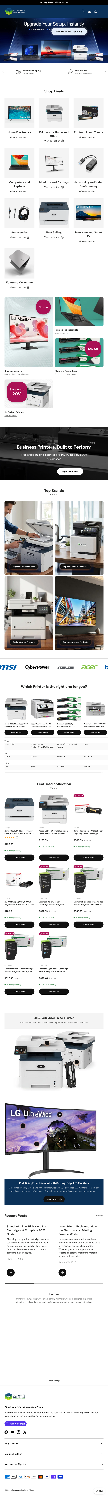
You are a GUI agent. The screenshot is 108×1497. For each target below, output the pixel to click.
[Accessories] (19, 213)
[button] (96, 11)
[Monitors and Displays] (54, 163)
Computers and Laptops (19, 184)
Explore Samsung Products (75, 642)
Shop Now (52, 1199)
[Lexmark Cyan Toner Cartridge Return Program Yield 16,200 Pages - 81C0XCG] (54, 947)
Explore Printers (70, 471)
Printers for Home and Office (54, 134)
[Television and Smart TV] (88, 213)
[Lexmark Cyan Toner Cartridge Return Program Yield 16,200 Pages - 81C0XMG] (19, 947)
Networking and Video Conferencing (88, 184)
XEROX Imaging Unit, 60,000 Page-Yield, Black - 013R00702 (19, 903)
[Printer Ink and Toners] (88, 113)
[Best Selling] (54, 213)
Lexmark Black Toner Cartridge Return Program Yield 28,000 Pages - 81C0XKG (88, 903)
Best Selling (54, 232)
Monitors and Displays (54, 182)
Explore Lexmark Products (75, 566)
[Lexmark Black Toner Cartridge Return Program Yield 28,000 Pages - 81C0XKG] (89, 880)
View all (54, 494)
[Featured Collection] (19, 263)
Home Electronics (19, 132)
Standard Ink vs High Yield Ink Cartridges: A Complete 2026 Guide (26, 1230)
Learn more (62, 2)
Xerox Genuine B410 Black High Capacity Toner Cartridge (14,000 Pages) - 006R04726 (88, 832)
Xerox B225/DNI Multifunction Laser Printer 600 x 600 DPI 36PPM (53, 832)
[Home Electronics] (19, 113)
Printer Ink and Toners (88, 132)
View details (16, 732)
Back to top (54, 1380)
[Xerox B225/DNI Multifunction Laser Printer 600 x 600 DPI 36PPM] (54, 809)
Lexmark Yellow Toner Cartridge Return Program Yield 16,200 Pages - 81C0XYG (53, 903)
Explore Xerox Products (24, 566)
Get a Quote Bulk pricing (69, 31)
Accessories (19, 232)
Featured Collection (19, 282)
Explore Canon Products (24, 642)
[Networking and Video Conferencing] (88, 163)
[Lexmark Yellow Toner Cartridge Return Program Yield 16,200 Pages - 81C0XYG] (54, 880)
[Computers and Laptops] (19, 163)
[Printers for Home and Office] (54, 113)
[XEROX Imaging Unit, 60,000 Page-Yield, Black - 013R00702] (19, 880)
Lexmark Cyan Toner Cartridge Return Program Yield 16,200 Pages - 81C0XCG (53, 970)
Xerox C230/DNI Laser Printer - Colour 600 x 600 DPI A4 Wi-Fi (19, 832)
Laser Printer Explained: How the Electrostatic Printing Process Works (77, 1230)
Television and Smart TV (88, 234)
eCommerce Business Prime (22, 1490)
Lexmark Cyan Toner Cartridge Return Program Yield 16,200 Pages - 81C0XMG (18, 970)
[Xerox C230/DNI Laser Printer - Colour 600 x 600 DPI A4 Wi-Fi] (19, 809)
